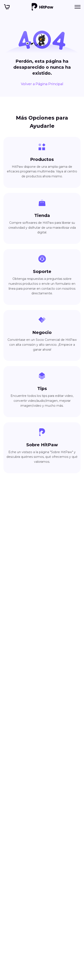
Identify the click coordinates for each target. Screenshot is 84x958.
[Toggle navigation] (78, 7)
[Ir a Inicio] (42, 7)
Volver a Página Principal (42, 84)
